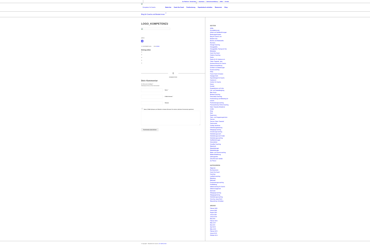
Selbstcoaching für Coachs (217, 186)
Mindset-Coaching (215, 94)
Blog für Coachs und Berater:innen (153, 14)
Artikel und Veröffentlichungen (218, 32)
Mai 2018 (212, 218)
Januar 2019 (213, 216)
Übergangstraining (215, 195)
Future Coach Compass (216, 74)
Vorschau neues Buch (216, 199)
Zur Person (213, 161)
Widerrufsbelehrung (215, 154)
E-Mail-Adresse (169, 96)
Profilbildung (213, 184)
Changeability (214, 47)
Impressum (201, 1)
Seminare (212, 191)
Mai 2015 (212, 225)
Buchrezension (214, 170)
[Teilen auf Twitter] (143, 55)
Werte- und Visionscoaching (218, 152)
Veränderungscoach (215, 134)
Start (211, 113)
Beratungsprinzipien (215, 34)
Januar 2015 (213, 233)
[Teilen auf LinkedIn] (143, 60)
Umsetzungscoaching (216, 132)
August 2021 (213, 212)
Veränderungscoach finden (217, 136)
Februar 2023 (213, 208)
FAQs (211, 72)
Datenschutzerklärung (212, 1)
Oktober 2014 (214, 235)
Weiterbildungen (214, 148)
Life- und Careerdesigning (217, 90)
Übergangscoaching (215, 130)
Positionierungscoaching (217, 103)
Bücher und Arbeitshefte (217, 40)
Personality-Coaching (216, 96)
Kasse (212, 84)
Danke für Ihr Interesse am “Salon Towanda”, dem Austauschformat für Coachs (218, 61)
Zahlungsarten (214, 156)
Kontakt (227, 1)
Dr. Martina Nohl (162, 243)
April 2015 (213, 227)
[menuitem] (189, 1)
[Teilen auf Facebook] (143, 52)
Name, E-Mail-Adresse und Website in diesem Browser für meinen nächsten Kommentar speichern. (169, 109)
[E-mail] (142, 41)
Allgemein (213, 168)
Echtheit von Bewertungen (217, 67)
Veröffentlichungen (215, 140)
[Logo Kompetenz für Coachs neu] (148, 7)
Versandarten (213, 142)
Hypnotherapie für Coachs (217, 78)
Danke (212, 57)
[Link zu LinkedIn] (141, 1)
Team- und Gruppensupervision (218, 117)
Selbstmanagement (215, 188)
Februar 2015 (213, 231)
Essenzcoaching (214, 70)
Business (212, 43)
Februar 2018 (213, 221)
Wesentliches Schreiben (217, 201)
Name (166, 90)
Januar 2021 (213, 214)
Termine (212, 119)
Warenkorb (213, 146)
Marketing (213, 178)
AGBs (221, 1)
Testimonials (213, 123)
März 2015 (213, 229)
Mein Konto (213, 92)
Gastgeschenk (214, 76)
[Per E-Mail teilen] (143, 63)
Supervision (213, 115)
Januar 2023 (213, 210)
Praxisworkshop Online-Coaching (219, 105)
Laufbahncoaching (215, 176)
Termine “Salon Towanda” (217, 121)
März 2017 (213, 223)
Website (167, 103)
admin (157, 46)
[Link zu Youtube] (144, 1)
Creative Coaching (215, 55)
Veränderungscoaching (216, 138)
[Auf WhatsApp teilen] (143, 57)
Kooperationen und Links (217, 88)
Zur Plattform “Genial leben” (189, 1)
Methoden (213, 180)
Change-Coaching (215, 45)
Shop (211, 111)
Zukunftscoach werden (216, 158)
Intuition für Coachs (215, 82)
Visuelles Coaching (215, 144)
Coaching (212, 174)
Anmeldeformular (214, 30)
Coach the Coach (215, 53)
